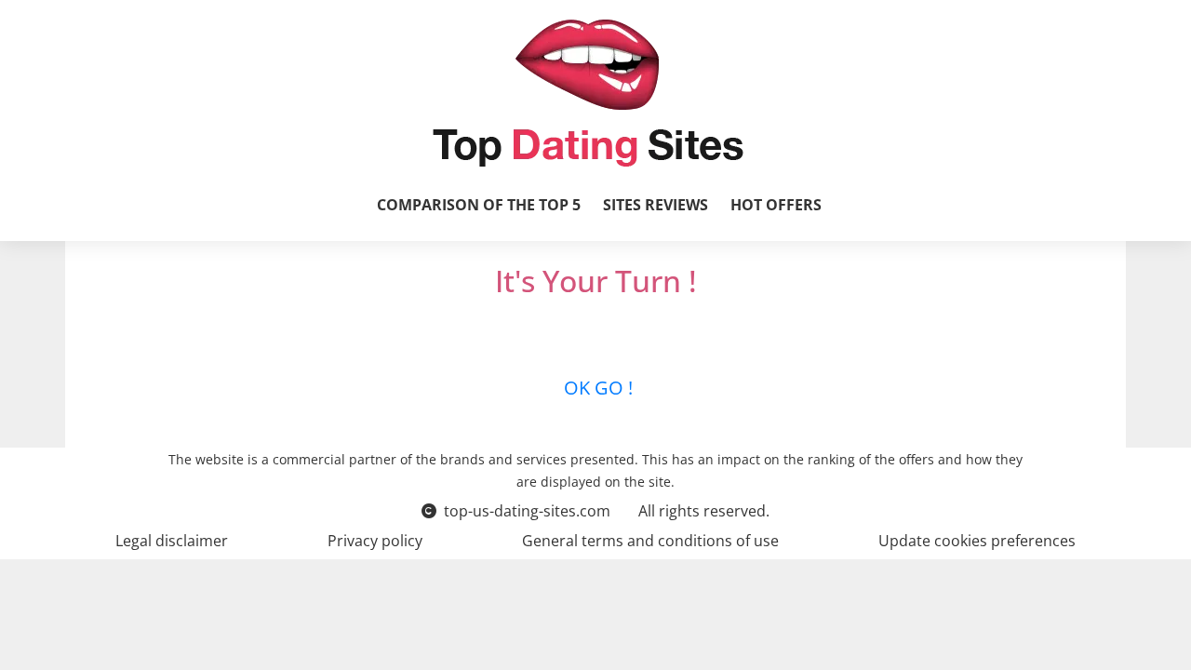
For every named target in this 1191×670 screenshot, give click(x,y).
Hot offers (776, 204)
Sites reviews (655, 204)
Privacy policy (375, 540)
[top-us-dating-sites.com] (588, 93)
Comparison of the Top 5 (479, 204)
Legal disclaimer (171, 540)
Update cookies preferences (977, 540)
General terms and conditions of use (650, 540)
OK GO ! (596, 387)
